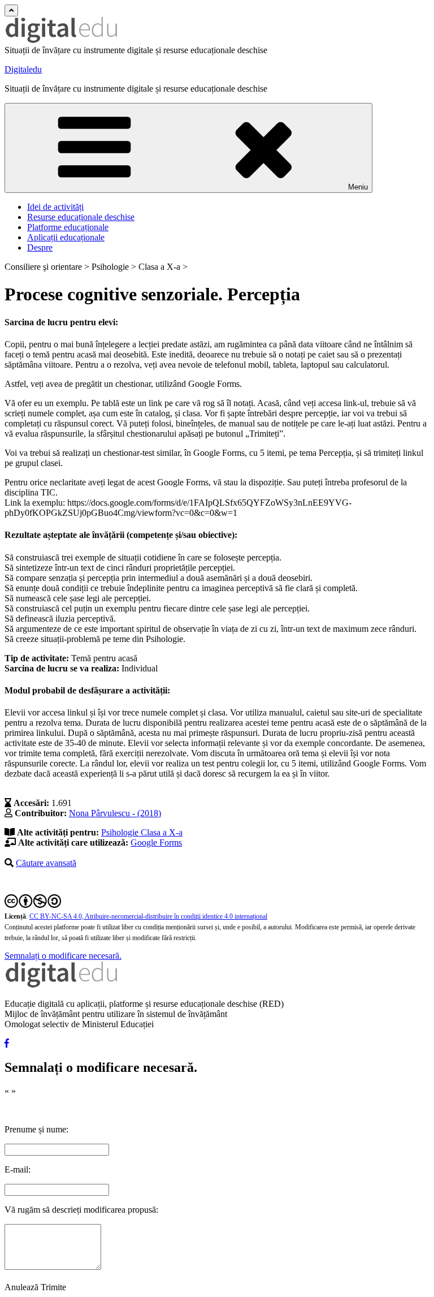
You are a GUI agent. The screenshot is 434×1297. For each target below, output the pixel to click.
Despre (40, 247)
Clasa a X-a (162, 832)
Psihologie (121, 832)
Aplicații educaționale (66, 237)
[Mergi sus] (11, 10)
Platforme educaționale (67, 227)
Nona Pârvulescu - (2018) (115, 813)
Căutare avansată (46, 863)
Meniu (358, 187)
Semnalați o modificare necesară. (63, 955)
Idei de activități (55, 207)
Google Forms (156, 842)
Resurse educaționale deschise (80, 217)
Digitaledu (23, 69)
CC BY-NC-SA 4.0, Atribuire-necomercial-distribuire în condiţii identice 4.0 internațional (148, 916)
